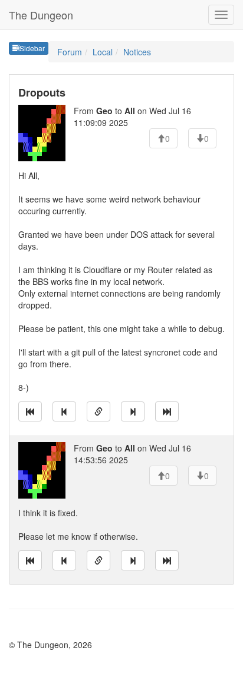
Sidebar (32, 48)
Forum (69, 52)
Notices (137, 52)
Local (103, 52)
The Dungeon (41, 14)
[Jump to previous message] (64, 411)
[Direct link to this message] (98, 411)
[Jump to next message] (133, 411)
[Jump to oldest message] (30, 411)
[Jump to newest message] (167, 411)
